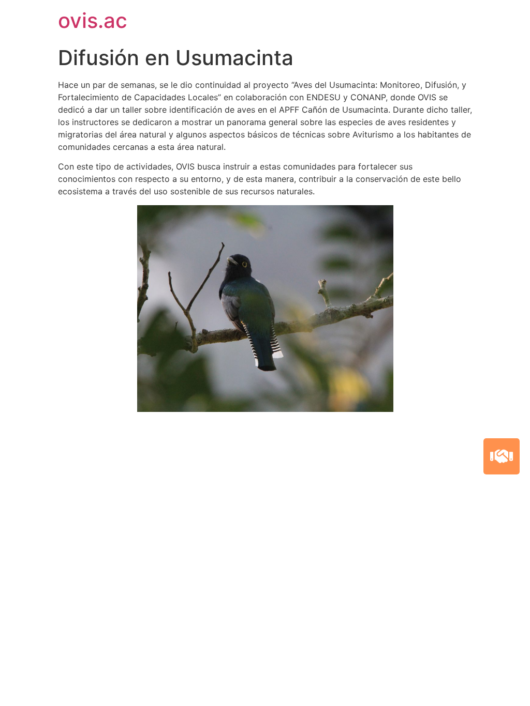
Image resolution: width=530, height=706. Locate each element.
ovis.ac (92, 20)
